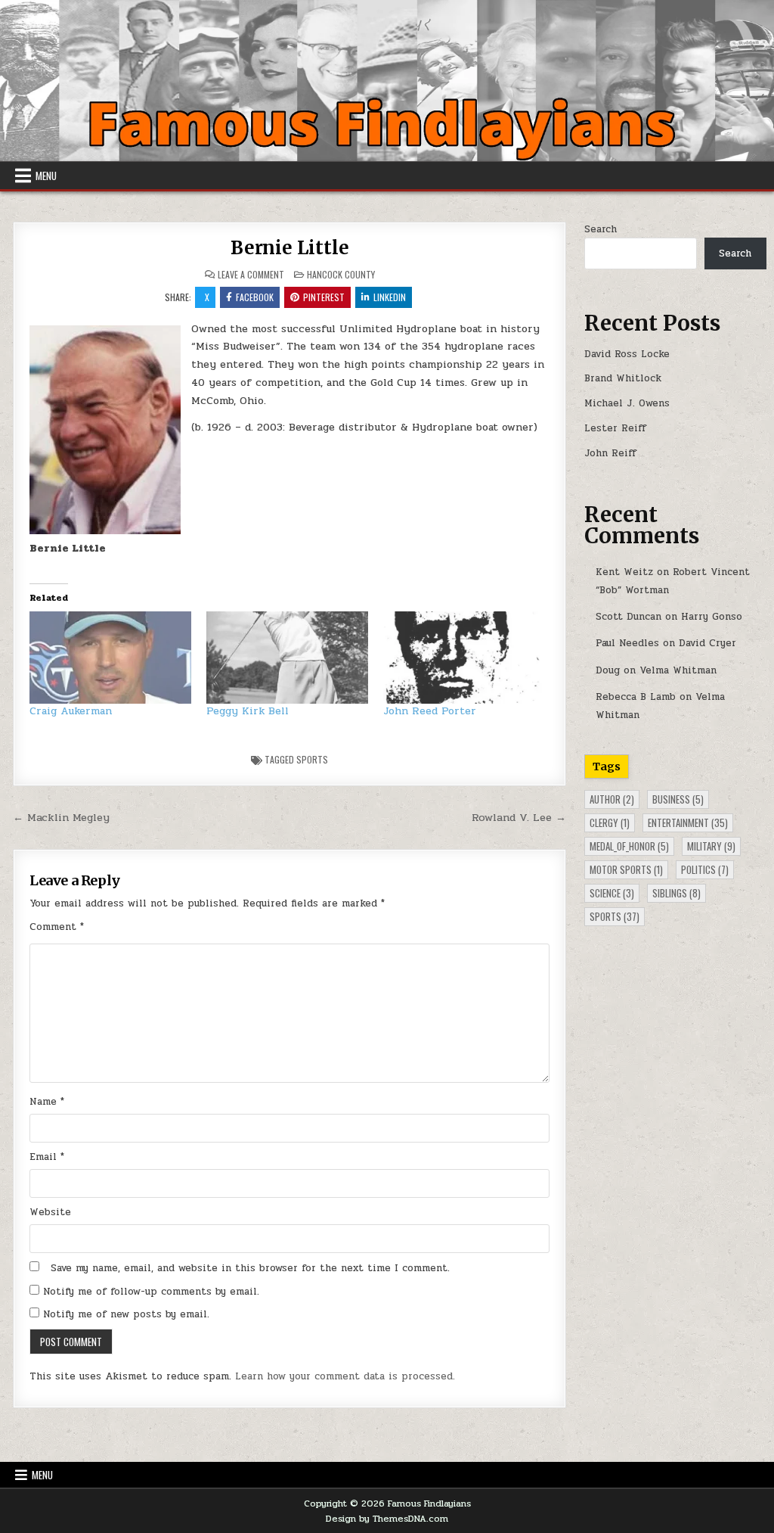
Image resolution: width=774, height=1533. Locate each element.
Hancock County (341, 274)
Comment (56, 926)
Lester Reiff (615, 428)
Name (46, 1101)
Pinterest (324, 297)
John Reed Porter (429, 711)
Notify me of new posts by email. (126, 1314)
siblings (676, 892)
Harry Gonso (711, 616)
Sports (312, 759)
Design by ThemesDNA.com (387, 1518)
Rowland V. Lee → (519, 817)
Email (46, 1157)
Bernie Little (289, 248)
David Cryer (707, 643)
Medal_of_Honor (629, 846)
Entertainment (688, 822)
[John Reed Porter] (464, 657)
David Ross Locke (627, 354)
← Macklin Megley (61, 817)
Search (600, 229)
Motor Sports (626, 869)
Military (711, 846)
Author (612, 799)
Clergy (610, 822)
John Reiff (610, 453)
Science (612, 892)
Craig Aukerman (70, 711)
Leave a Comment (251, 274)
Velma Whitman (678, 670)
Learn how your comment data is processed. (345, 1376)
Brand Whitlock (622, 378)
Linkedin (389, 297)
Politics (705, 869)
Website (50, 1212)
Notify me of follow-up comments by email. (151, 1291)
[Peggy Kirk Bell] (287, 657)
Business (678, 799)
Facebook (255, 297)
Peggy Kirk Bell (247, 711)
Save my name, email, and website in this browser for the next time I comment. (250, 1268)
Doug (608, 670)
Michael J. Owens (627, 403)
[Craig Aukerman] (110, 657)
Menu (46, 175)
